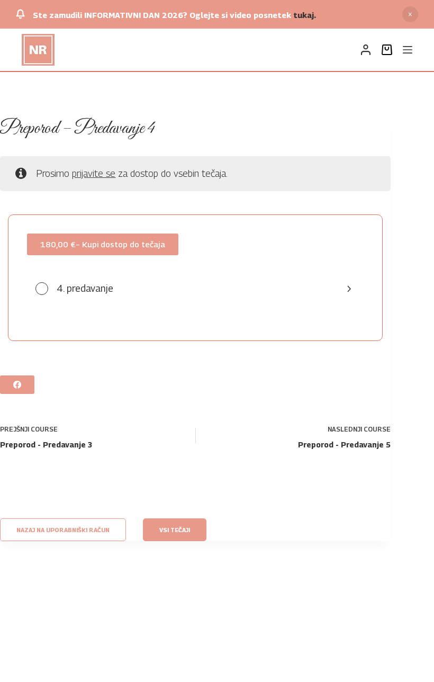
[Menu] (407, 50)
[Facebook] (17, 384)
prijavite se (93, 173)
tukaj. (304, 15)
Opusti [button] (410, 14)
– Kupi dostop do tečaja (102, 244)
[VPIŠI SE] (365, 49)
